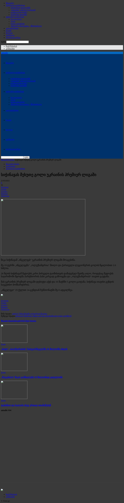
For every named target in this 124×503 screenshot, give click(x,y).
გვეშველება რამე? (19, 12)
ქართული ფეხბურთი (15, 5)
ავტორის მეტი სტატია (26, 321)
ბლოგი (9, 33)
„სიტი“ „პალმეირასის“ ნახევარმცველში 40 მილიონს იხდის (34, 349)
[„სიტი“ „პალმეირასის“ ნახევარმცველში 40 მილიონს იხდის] (14, 342)
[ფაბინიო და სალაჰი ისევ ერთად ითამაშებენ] (14, 398)
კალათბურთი (12, 28)
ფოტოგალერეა (13, 38)
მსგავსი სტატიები (9, 321)
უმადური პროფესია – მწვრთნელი (26, 26)
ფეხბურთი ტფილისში (20, 8)
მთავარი (10, 3)
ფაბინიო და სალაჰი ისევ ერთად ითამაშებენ (26, 405)
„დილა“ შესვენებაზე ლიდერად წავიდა (29, 314)
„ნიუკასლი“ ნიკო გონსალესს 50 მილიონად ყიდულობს (31, 377)
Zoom (13, 21)
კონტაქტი (10, 49)
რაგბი (8, 31)
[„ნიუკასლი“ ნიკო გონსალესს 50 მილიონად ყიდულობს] (14, 370)
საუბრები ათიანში (19, 15)
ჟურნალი (10, 35)
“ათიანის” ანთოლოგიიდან (23, 10)
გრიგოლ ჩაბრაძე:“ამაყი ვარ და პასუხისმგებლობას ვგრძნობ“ (43, 316)
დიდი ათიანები (18, 24)
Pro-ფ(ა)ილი (16, 19)
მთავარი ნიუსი (7, 160)
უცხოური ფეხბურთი (15, 17)
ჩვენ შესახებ (11, 46)
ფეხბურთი (10, 166)
